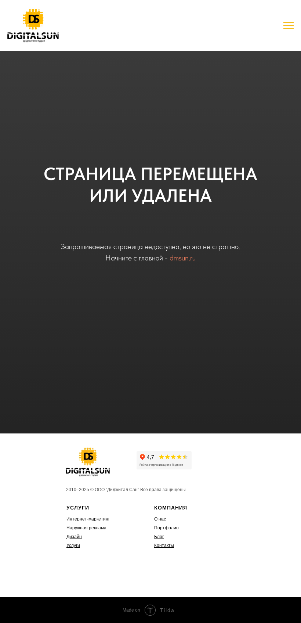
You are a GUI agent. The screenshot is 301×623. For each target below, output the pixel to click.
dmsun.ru (183, 257)
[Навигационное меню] (288, 25)
